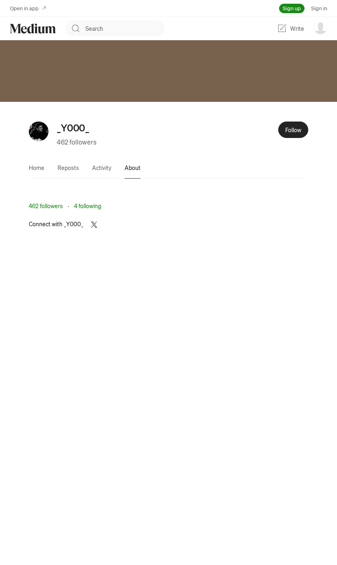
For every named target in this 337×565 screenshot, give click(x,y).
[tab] (36, 167)
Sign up (292, 8)
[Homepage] (33, 28)
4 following (87, 205)
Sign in (319, 8)
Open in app (24, 8)
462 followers (77, 142)
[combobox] (124, 28)
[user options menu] (320, 27)
